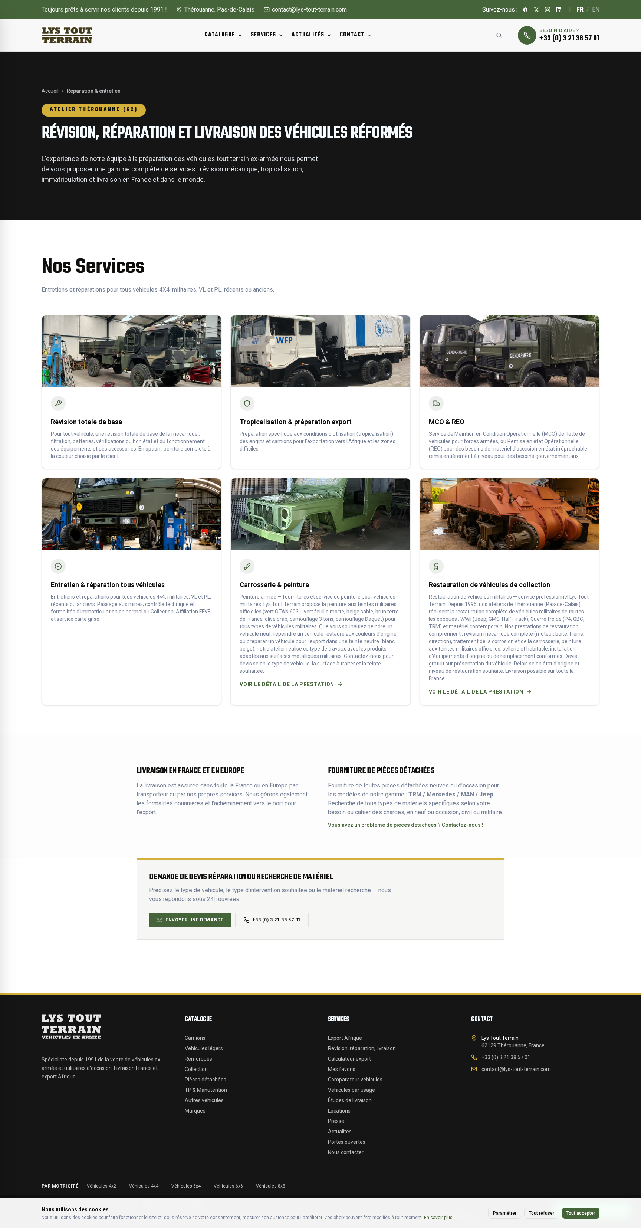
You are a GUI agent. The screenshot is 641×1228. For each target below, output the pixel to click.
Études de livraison (350, 1100)
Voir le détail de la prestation (287, 684)
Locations (339, 1111)
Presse (336, 1121)
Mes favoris (341, 1069)
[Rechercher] (499, 35)
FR (580, 9)
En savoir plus (438, 1217)
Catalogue (219, 34)
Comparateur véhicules (355, 1080)
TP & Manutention (206, 1090)
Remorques (198, 1059)
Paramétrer (504, 1213)
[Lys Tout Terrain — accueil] (71, 1026)
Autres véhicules (204, 1100)
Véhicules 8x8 (270, 1186)
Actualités (308, 34)
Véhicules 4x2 (101, 1186)
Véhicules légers (204, 1048)
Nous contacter (346, 1152)
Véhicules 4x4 (143, 1186)
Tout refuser (541, 1213)
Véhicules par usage (351, 1090)
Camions (195, 1038)
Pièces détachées (205, 1080)
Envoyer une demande (194, 920)
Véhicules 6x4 (186, 1186)
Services (263, 34)
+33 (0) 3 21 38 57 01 (276, 920)
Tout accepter (580, 1213)
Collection (196, 1069)
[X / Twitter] (537, 10)
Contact (352, 34)
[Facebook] (526, 10)
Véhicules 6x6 (228, 1186)
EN (595, 9)
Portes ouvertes (346, 1142)
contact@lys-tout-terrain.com (309, 9)
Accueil (50, 91)
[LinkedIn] (559, 10)
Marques (195, 1111)
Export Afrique (345, 1038)
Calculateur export (349, 1059)
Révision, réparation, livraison (362, 1048)
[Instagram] (548, 10)
